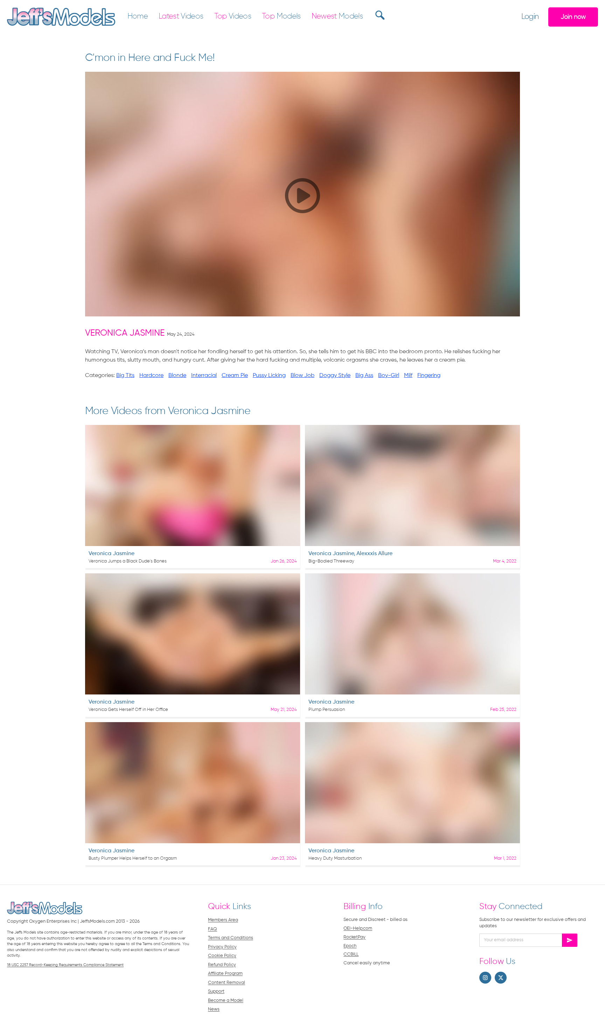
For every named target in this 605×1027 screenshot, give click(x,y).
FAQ (212, 929)
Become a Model (225, 1000)
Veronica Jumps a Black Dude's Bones (128, 561)
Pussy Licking (269, 375)
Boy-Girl (388, 375)
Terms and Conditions (230, 938)
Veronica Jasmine (125, 333)
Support (216, 991)
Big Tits (125, 375)
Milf (408, 375)
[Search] (379, 15)
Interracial (204, 375)
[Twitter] (501, 978)
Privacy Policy (222, 947)
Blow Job (302, 375)
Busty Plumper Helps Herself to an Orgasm (133, 858)
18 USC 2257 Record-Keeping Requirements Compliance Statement (65, 965)
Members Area (223, 920)
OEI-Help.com (357, 928)
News (214, 1009)
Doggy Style (334, 375)
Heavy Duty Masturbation (335, 858)
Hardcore (151, 375)
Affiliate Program (225, 973)
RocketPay (354, 937)
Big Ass (364, 375)
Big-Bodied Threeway (331, 561)
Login (530, 17)
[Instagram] (485, 978)
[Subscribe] (569, 940)
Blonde (177, 375)
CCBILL (351, 954)
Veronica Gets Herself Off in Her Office (128, 709)
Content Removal (226, 982)
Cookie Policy (222, 955)
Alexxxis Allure (374, 554)
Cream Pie (235, 375)
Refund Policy (222, 965)
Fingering (428, 375)
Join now (573, 17)
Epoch (349, 946)
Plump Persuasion (326, 709)
